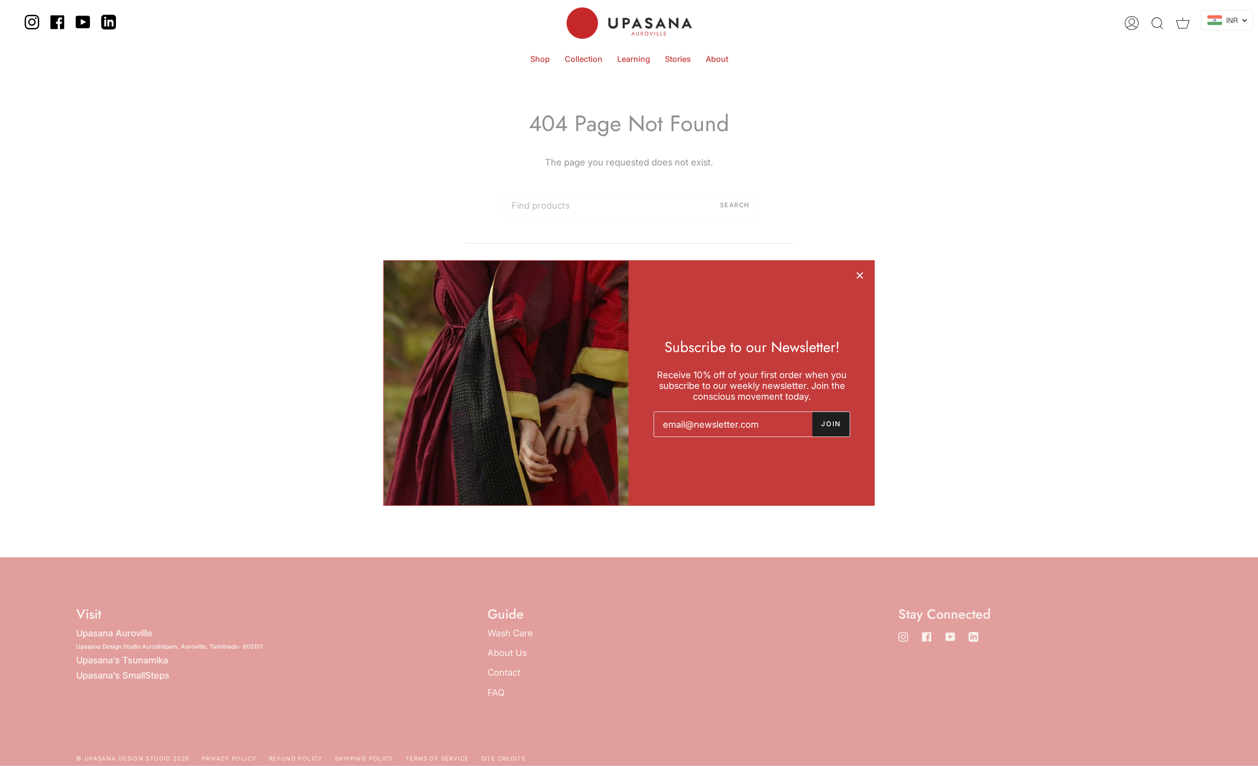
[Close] (860, 275)
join (831, 424)
